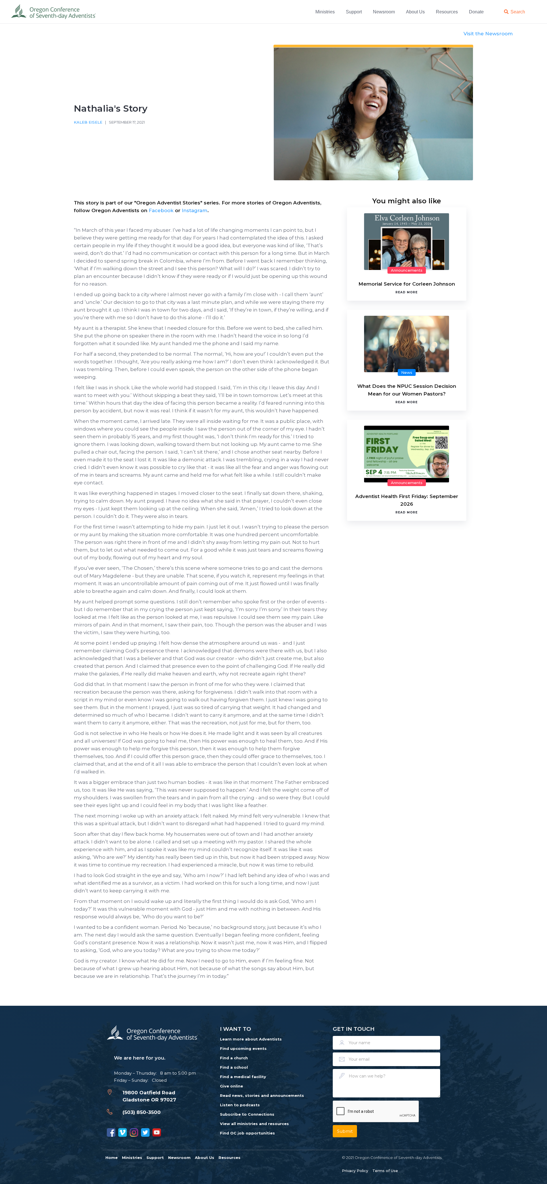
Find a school (234, 1067)
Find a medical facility (243, 1076)
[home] (54, 11)
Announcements (407, 270)
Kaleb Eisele (88, 122)
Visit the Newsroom (488, 33)
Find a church (234, 1058)
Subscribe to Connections (247, 1114)
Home (111, 1157)
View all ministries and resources (254, 1123)
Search (518, 11)
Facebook (161, 210)
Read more (406, 292)
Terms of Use (385, 1170)
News (406, 372)
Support (354, 11)
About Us (415, 11)
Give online (231, 1086)
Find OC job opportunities (247, 1133)
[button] (326, 11)
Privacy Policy (355, 1170)
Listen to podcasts (240, 1105)
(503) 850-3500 (142, 1112)
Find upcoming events (243, 1048)
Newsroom (384, 11)
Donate (476, 11)
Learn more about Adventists (251, 1039)
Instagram (194, 210)
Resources (447, 11)
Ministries (325, 11)
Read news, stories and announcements (262, 1095)
